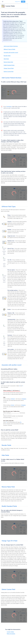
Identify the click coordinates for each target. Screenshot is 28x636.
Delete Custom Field (8, 71)
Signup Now (17, 1)
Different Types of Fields (9, 49)
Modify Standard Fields (9, 65)
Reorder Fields (7, 55)
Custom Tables (10, 632)
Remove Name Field (8, 62)
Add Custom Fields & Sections (11, 46)
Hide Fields (6, 59)
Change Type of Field (9, 68)
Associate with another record (11, 52)
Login (23, 1)
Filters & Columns (11, 633)
